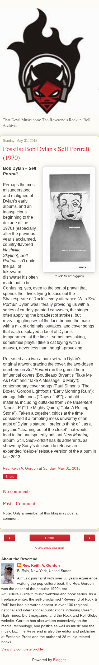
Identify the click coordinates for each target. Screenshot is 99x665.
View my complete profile (22, 649)
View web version (49, 548)
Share (10, 477)
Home (49, 538)
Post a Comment (19, 503)
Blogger (59, 660)
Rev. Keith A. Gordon (41, 565)
